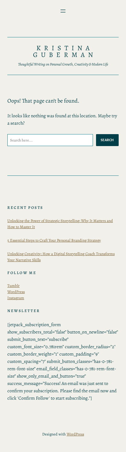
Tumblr (13, 285)
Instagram (15, 297)
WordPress (16, 291)
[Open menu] (63, 11)
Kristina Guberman (64, 51)
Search (107, 140)
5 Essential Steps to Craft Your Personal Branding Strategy (54, 240)
